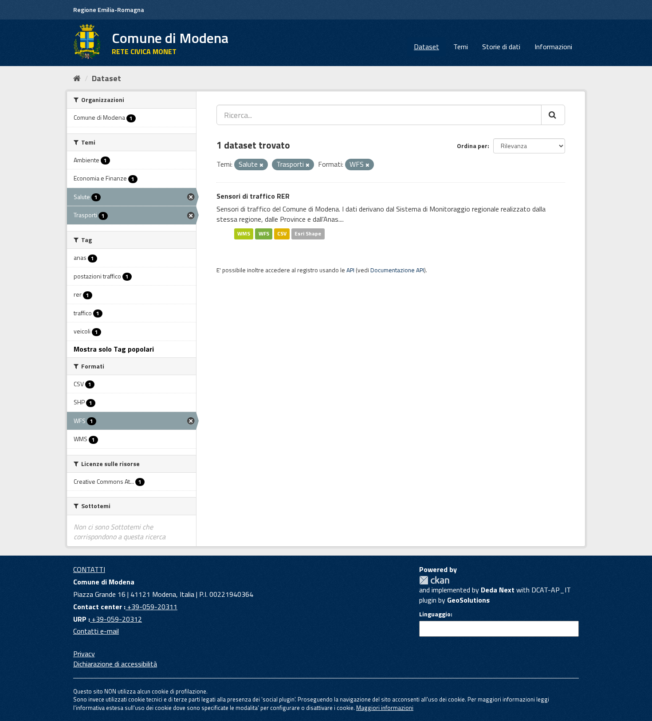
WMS (243, 233)
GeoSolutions (468, 600)
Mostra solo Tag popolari (114, 349)
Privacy (84, 653)
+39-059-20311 (151, 606)
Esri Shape (308, 233)
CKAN (434, 580)
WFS (264, 233)
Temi (460, 46)
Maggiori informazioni (384, 707)
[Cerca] (553, 115)
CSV (282, 233)
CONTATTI (89, 569)
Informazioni (553, 46)
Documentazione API (397, 270)
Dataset (426, 46)
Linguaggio (435, 614)
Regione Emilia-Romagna (108, 9)
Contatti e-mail (96, 631)
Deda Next (498, 589)
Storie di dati (501, 46)
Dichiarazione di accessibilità (115, 663)
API (350, 270)
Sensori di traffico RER (253, 196)
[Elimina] (261, 164)
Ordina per (472, 145)
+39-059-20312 (116, 619)
